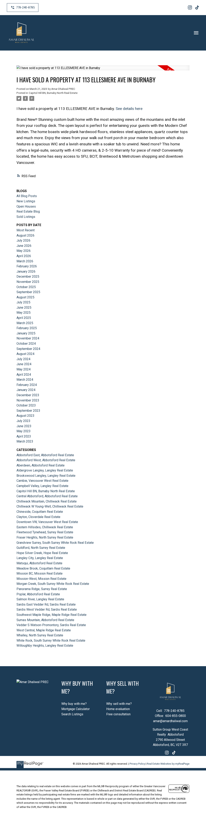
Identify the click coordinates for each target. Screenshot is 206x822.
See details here (129, 108)
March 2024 (24, 380)
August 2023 (25, 416)
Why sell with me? (119, 704)
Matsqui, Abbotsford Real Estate (39, 563)
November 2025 (27, 282)
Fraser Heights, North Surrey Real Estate (44, 537)
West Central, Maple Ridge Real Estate (43, 630)
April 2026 (23, 256)
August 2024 (25, 354)
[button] (22, 7)
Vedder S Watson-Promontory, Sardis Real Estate (51, 625)
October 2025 (26, 287)
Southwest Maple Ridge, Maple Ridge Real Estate (51, 615)
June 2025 (23, 307)
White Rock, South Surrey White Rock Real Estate (50, 640)
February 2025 (26, 328)
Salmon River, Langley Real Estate (40, 599)
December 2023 (27, 395)
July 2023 (23, 421)
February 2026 (26, 266)
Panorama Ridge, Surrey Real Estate (41, 589)
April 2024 (23, 374)
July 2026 (23, 240)
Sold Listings (25, 217)
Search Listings (72, 714)
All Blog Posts (26, 196)
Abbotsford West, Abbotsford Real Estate (45, 460)
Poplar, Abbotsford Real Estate (38, 594)
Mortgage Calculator (75, 709)
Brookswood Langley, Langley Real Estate (45, 476)
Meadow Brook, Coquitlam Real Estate (43, 568)
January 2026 (25, 271)
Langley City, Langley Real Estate (39, 558)
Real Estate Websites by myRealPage (168, 763)
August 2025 (25, 297)
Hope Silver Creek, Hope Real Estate (42, 553)
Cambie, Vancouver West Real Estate (42, 481)
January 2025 (25, 333)
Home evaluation (118, 709)
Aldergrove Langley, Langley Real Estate (44, 470)
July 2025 (23, 302)
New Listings (25, 201)
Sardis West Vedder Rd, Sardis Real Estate (46, 609)
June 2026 (23, 246)
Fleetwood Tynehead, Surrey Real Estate (44, 532)
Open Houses (26, 206)
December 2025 (27, 276)
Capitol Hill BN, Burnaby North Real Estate (53, 92)
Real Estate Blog (28, 211)
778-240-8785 (25, 7)
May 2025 (23, 312)
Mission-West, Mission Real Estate (41, 579)
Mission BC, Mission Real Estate (39, 573)
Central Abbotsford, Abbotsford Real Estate (47, 496)
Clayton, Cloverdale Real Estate (38, 517)
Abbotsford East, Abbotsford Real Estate (45, 455)
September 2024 (28, 349)
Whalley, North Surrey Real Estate (39, 635)
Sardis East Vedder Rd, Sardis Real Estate (46, 604)
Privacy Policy (137, 763)
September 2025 (28, 292)
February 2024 (26, 385)
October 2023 (26, 405)
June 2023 (23, 426)
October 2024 (26, 343)
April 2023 (23, 436)
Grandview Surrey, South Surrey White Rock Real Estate (55, 543)
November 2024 (27, 338)
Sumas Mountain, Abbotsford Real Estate (45, 620)
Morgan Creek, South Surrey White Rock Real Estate (52, 584)
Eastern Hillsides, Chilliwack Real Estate (44, 527)
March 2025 (24, 323)
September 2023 (28, 411)
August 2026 (25, 235)
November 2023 (27, 400)
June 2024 (23, 364)
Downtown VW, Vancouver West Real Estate (47, 522)
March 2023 (24, 441)
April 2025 (23, 318)
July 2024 (23, 359)
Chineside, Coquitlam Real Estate (39, 512)
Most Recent (25, 230)
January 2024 (25, 390)
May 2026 (23, 251)
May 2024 (23, 369)
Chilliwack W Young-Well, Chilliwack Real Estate (49, 506)
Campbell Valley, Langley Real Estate (42, 486)
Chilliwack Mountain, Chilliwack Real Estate (46, 501)
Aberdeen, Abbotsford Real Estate (40, 465)
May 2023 (23, 431)
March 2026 (24, 261)
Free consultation (118, 714)
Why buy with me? (74, 704)
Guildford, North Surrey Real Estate (40, 548)
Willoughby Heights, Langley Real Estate (44, 645)
